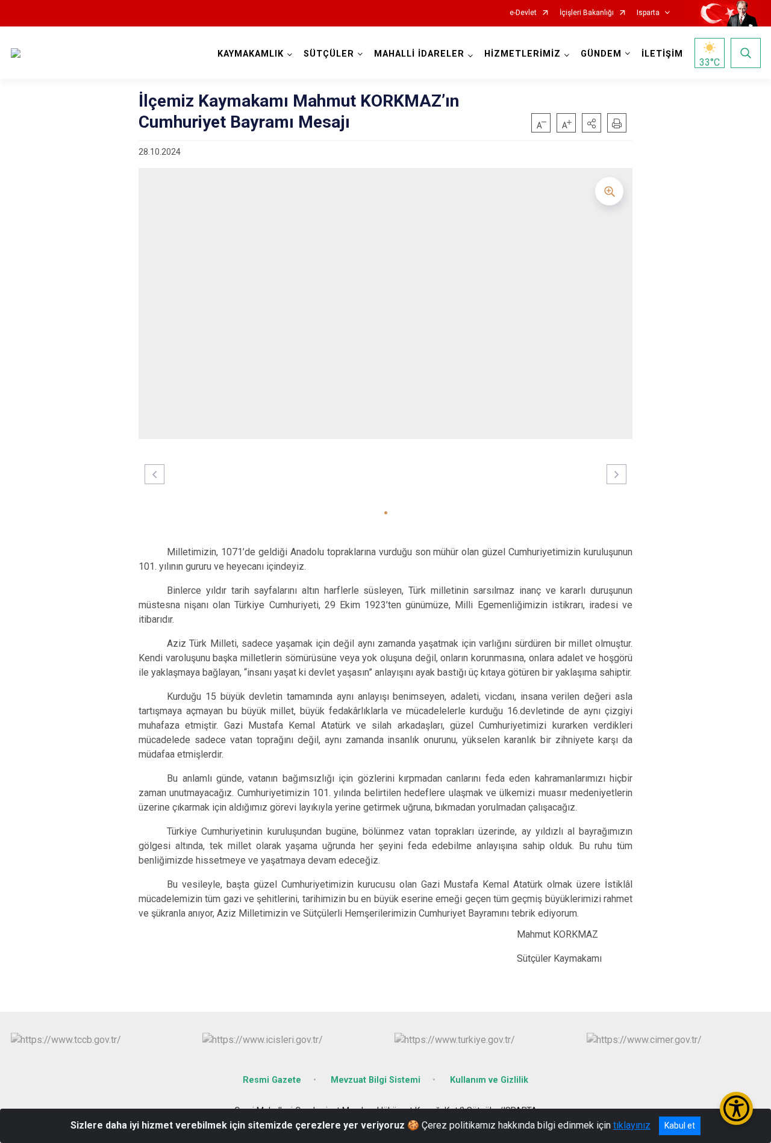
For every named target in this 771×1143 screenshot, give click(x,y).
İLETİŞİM (662, 54)
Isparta (648, 13)
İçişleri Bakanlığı (587, 13)
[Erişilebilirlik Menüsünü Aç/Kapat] (736, 1108)
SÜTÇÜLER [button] (329, 54)
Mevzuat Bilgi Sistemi (375, 1080)
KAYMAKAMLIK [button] (250, 54)
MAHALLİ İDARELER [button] (419, 54)
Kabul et (679, 1125)
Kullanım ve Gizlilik (489, 1080)
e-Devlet (523, 13)
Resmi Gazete (272, 1080)
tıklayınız (632, 1125)
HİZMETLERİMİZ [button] (522, 54)
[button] (591, 122)
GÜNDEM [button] (601, 54)
